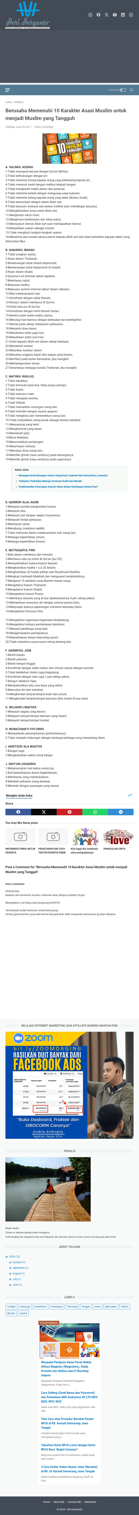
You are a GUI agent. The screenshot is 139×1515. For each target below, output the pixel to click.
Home (46, 1501)
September (21, 1267)
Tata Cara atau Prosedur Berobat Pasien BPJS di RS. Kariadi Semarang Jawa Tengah (67, 1423)
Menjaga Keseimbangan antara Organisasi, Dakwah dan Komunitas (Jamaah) (63, 475)
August (19, 1273)
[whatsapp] (95, 812)
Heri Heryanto (74, 1509)
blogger (86, 1306)
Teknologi (72, 1306)
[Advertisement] (69, 57)
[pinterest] (69, 812)
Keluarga (25, 1306)
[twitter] (106, 15)
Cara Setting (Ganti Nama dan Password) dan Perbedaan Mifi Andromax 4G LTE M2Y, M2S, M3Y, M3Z (69, 1397)
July (17, 1279)
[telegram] (121, 812)
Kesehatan (40, 1306)
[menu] (9, 90)
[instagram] (90, 15)
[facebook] (98, 15)
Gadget (11, 1306)
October (19, 1262)
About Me (58, 1501)
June (17, 1284)
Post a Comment (44, 126)
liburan (11, 1313)
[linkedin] (122, 15)
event (98, 1306)
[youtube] (114, 15)
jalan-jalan (111, 1306)
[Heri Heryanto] (29, 15)
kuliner (125, 1306)
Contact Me (74, 1501)
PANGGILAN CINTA (114, 848)
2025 (14, 1256)
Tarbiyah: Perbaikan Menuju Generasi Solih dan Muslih (50, 481)
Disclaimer (90, 1501)
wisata (23, 1313)
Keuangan (56, 1306)
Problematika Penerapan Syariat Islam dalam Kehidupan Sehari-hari (58, 486)
